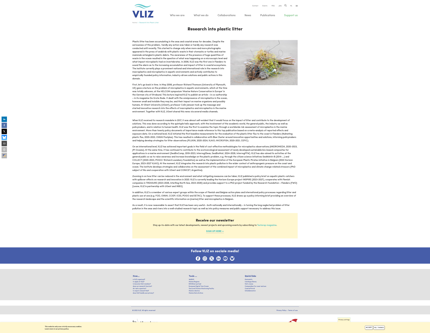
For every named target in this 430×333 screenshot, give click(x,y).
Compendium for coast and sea (255, 286)
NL (291, 6)
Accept (369, 327)
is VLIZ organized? (139, 279)
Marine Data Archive (196, 293)
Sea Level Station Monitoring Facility (201, 288)
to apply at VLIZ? (138, 282)
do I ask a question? (139, 288)
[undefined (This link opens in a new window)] (4, 155)
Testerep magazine (266, 225)
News (248, 15)
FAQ (273, 6)
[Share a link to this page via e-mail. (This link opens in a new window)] (4, 143)
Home (134, 22)
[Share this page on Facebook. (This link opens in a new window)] (4, 125)
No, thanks (379, 327)
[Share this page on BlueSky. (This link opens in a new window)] (4, 137)
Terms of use (293, 310)
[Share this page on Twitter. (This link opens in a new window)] (4, 131)
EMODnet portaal (195, 284)
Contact (255, 6)
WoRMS (191, 279)
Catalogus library (251, 282)
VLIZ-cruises (249, 284)
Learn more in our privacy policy (57, 329)
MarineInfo (248, 279)
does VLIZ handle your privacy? (143, 293)
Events (264, 6)
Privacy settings (344, 320)
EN (297, 6)
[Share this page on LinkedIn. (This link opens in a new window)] (4, 119)
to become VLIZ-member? (142, 284)
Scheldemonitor (250, 291)
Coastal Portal (250, 288)
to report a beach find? (141, 291)
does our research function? (142, 286)
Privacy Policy (281, 310)
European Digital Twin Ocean (199, 286)
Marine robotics (194, 291)
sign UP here (213, 231)
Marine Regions (194, 282)
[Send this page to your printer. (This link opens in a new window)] (4, 149)
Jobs (280, 6)
